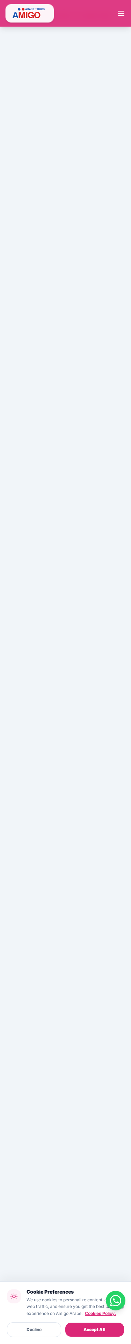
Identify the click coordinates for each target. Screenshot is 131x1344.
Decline (34, 1329)
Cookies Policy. (100, 1313)
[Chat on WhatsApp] (115, 1300)
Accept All (94, 1329)
